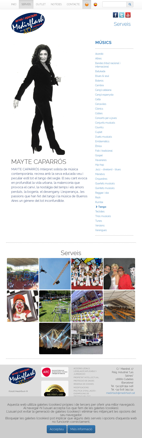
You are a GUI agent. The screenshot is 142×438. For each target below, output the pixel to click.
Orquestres (101, 178)
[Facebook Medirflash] (115, 14)
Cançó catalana (103, 90)
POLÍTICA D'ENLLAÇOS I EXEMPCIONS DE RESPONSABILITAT (85, 394)
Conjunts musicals (105, 122)
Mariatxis (100, 174)
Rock (97, 197)
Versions (99, 225)
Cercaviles (100, 104)
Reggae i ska (102, 192)
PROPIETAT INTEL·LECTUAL (86, 377)
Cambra (99, 85)
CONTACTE (73, 4)
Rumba (99, 202)
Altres (98, 58)
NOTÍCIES (56, 4)
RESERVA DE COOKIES (84, 384)
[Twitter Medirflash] (122, 14)
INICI (13, 4)
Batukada (100, 71)
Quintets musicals (104, 188)
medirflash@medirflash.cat (120, 393)
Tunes (98, 220)
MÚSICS (103, 42)
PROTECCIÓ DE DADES (84, 381)
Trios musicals (103, 216)
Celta (98, 99)
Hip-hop (99, 164)
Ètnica (98, 146)
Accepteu (57, 429)
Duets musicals (103, 136)
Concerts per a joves (106, 118)
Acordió (99, 53)
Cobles (99, 113)
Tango (102, 206)
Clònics (99, 108)
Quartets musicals (105, 183)
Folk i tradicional (104, 150)
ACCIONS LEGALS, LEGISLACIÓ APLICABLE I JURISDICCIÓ (85, 371)
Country (99, 127)
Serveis (122, 24)
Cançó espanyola (104, 94)
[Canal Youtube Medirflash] (128, 14)
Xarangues (101, 230)
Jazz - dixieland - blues (108, 169)
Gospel (99, 155)
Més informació (81, 429)
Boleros (99, 80)
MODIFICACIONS (81, 387)
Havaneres (100, 160)
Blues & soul (102, 76)
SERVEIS (26, 4)
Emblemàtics (102, 141)
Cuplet (98, 132)
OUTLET (41, 4)
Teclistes (99, 211)
